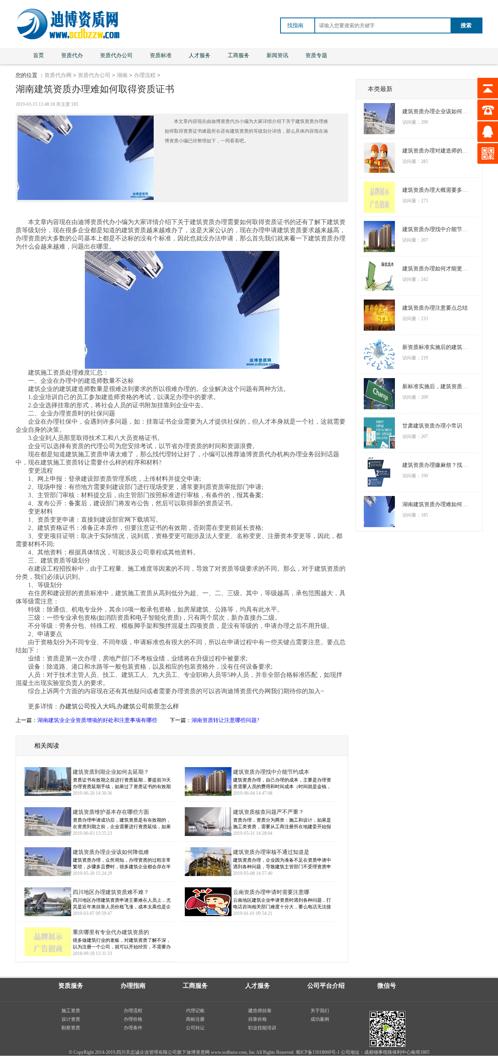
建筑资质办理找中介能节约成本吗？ (437, 229)
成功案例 (319, 1019)
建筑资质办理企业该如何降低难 (111, 852)
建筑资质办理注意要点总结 (435, 308)
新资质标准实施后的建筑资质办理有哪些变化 (437, 347)
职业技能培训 (262, 1027)
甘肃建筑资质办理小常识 (432, 426)
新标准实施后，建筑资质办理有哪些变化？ (437, 386)
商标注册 (195, 1019)
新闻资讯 (277, 55)
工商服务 (238, 55)
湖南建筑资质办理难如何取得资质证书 (437, 504)
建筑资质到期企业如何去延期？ (111, 772)
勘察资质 (70, 1027)
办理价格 (133, 1019)
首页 (38, 55)
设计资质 (70, 1019)
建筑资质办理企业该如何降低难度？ (437, 111)
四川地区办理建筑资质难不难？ (111, 892)
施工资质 (70, 1010)
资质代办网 (58, 75)
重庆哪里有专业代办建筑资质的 (111, 932)
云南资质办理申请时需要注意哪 (271, 892)
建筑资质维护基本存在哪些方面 (111, 812)
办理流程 (145, 75)
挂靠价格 (257, 1019)
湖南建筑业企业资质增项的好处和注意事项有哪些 (97, 720)
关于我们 (319, 1010)
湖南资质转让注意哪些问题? (225, 720)
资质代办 (72, 55)
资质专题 (316, 55)
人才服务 (199, 55)
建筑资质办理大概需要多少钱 (437, 190)
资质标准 (161, 55)
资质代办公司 (116, 55)
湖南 (122, 75)
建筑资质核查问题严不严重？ (268, 812)
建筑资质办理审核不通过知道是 (271, 852)
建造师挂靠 (260, 1010)
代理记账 (195, 1010)
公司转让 (195, 1027)
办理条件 (133, 1027)
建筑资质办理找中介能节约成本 (271, 772)
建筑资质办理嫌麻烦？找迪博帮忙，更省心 (437, 465)
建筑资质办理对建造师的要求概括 (437, 151)
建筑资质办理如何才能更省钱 (437, 269)
